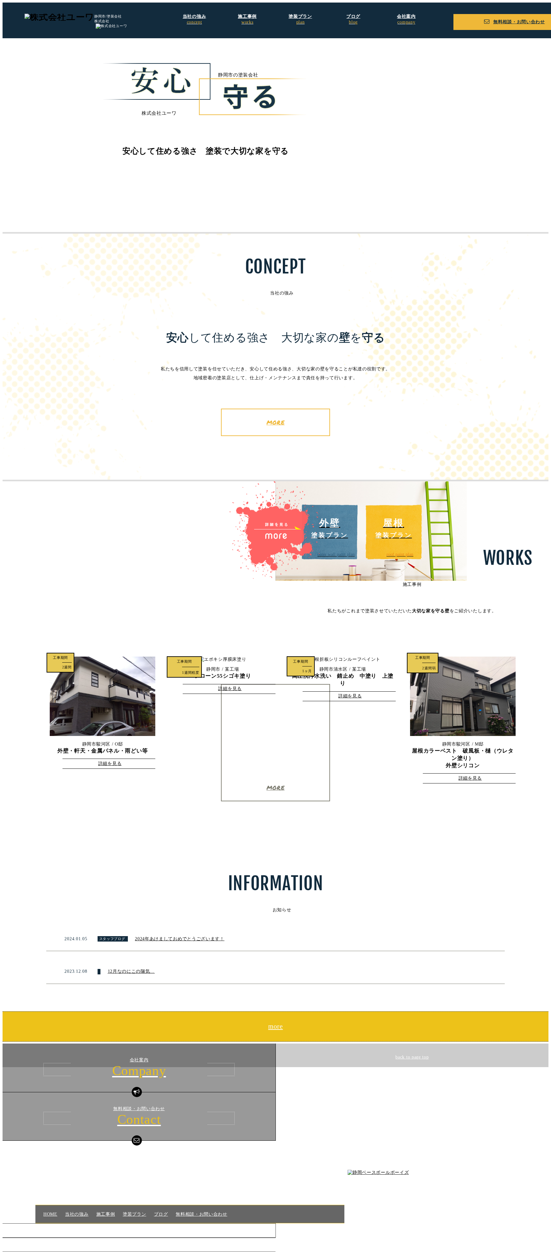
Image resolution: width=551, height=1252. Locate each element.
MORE (276, 422)
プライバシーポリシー (140, 1230)
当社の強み (76, 1214)
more (275, 1026)
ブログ (161, 1214)
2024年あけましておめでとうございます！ (179, 938)
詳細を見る (110, 763)
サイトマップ (140, 1244)
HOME (50, 1214)
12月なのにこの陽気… (131, 971)
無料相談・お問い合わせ (201, 1214)
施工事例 (105, 1214)
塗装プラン (134, 1214)
